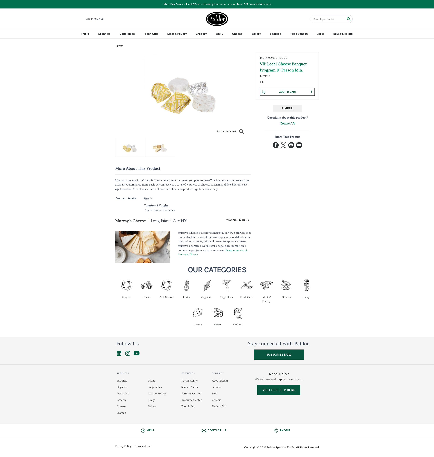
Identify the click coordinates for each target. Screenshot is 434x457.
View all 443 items (237, 220)
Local (320, 33)
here (268, 4)
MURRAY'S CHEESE (273, 58)
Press (215, 393)
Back (120, 46)
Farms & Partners (191, 393)
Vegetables (127, 33)
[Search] (349, 19)
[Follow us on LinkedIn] (119, 354)
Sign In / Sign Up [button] (95, 19)
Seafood (275, 33)
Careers (216, 400)
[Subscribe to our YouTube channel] (137, 354)
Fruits (85, 33)
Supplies (122, 380)
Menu (288, 108)
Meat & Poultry (177, 33)
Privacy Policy (123, 446)
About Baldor (220, 380)
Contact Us (287, 123)
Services (217, 387)
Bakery (256, 33)
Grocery (201, 33)
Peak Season (299, 33)
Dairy (219, 33)
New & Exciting (343, 33)
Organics (104, 33)
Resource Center (191, 400)
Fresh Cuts (151, 33)
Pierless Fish (219, 406)
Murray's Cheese (130, 221)
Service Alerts (189, 387)
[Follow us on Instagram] (128, 354)
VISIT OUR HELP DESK (279, 390)
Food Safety (188, 406)
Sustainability (189, 380)
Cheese (237, 33)
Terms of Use (143, 446)
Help (150, 430)
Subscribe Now (278, 354)
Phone (285, 430)
